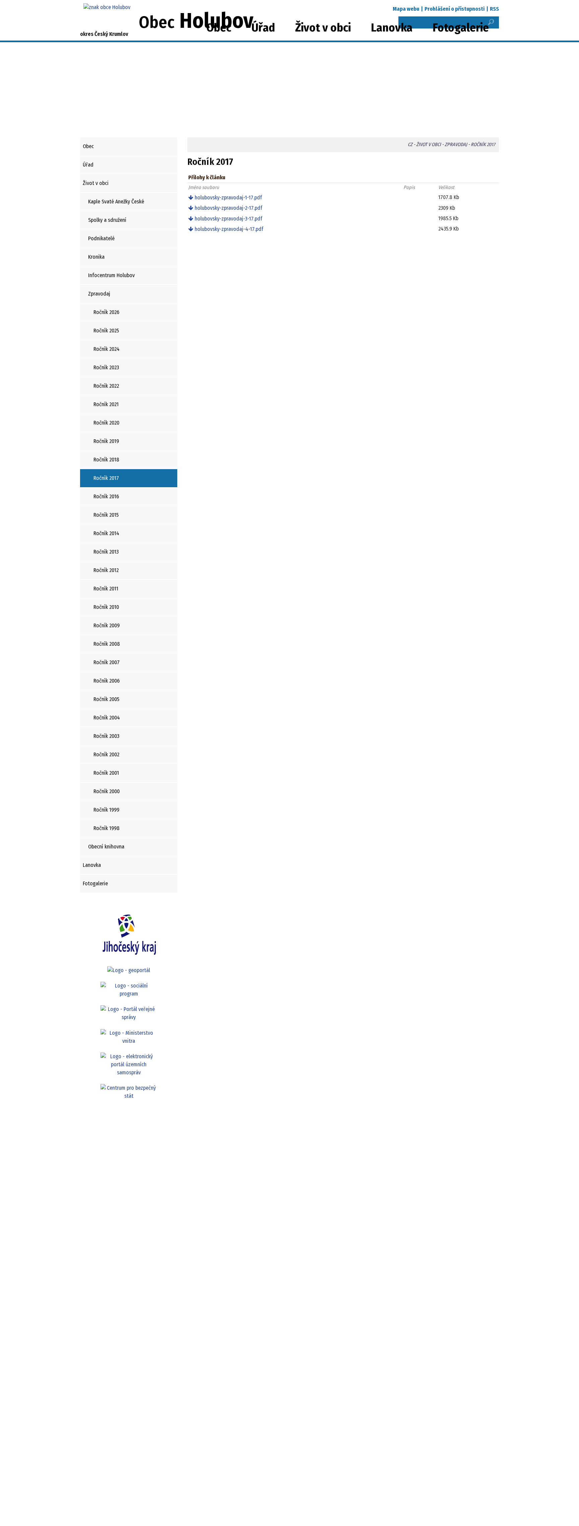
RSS (494, 9)
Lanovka (391, 27)
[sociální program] (129, 989)
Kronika (96, 257)
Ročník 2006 (106, 681)
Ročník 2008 (106, 644)
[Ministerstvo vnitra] (129, 1036)
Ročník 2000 (106, 791)
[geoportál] (128, 970)
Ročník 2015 (106, 515)
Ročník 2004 (106, 717)
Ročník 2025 (106, 330)
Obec (218, 27)
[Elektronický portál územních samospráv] (129, 1064)
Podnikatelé (101, 238)
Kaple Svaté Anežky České (116, 201)
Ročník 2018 (106, 459)
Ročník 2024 (106, 349)
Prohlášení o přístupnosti (455, 9)
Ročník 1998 (106, 828)
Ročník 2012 (106, 570)
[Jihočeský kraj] (130, 933)
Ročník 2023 (106, 367)
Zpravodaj (99, 294)
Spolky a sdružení (107, 220)
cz (410, 144)
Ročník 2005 (106, 699)
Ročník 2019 (106, 441)
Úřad (263, 27)
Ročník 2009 (106, 625)
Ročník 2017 (106, 478)
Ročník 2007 (106, 662)
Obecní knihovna (106, 846)
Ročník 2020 (106, 423)
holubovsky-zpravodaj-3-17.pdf (227, 218)
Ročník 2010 (106, 607)
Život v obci (323, 27)
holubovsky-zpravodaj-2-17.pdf (227, 208)
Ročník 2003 (106, 736)
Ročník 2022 (106, 386)
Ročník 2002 (106, 754)
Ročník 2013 (106, 552)
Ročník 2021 (106, 404)
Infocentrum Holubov (111, 275)
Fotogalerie (461, 27)
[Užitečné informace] (129, 1092)
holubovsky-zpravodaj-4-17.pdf (228, 229)
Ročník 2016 (106, 496)
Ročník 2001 (106, 773)
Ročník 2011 (105, 588)
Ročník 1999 (106, 810)
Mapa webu (406, 9)
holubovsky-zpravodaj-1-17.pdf (227, 197)
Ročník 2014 (106, 533)
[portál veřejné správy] (129, 1013)
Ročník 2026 (106, 312)
